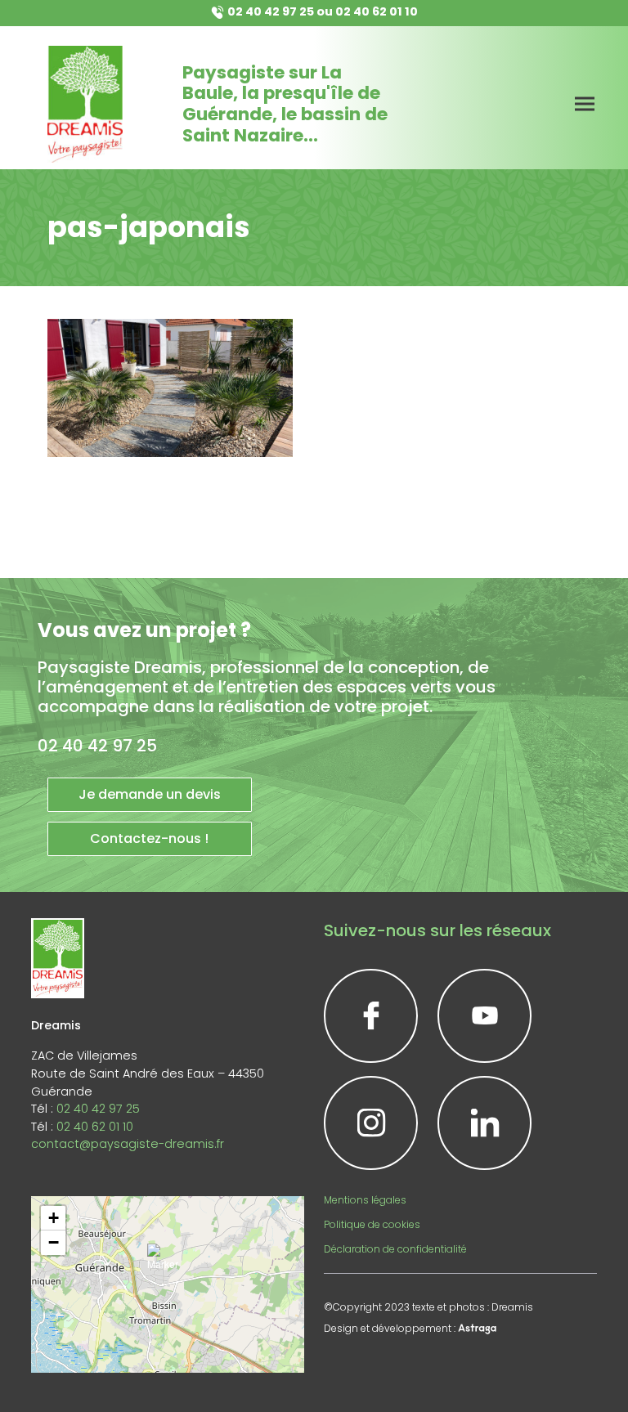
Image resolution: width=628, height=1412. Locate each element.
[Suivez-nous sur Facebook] (371, 1016)
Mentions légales (365, 1200)
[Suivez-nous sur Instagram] (371, 1123)
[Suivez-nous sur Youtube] (484, 1016)
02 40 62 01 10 (376, 11)
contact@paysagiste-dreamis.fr (127, 1144)
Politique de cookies (372, 1224)
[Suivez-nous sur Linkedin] (484, 1123)
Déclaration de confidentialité (395, 1249)
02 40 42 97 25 (270, 11)
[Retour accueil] (85, 104)
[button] (167, 1264)
